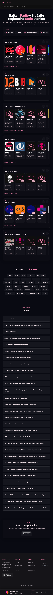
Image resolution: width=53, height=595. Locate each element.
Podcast (27, 2)
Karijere (17, 568)
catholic (45, 282)
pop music (9, 289)
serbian (31, 275)
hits (15, 282)
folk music (10, 293)
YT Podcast (40, 2)
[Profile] (50, 2)
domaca (26, 286)
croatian (7, 282)
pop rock (18, 289)
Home (17, 2)
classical (43, 286)
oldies (45, 289)
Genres (33, 2)
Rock (16, 275)
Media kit (17, 570)
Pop (10, 275)
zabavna (30, 282)
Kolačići (30, 568)
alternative (28, 289)
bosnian (44, 279)
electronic (20, 293)
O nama (17, 562)
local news (40, 275)
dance (17, 279)
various (36, 279)
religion (17, 286)
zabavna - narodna (33, 293)
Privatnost (30, 562)
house (8, 286)
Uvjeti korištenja (31, 565)
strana (34, 286)
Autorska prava (31, 570)
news (22, 282)
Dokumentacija (18, 565)
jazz (44, 293)
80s (38, 282)
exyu (37, 289)
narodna (8, 279)
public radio (26, 279)
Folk (23, 275)
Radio (22, 2)
